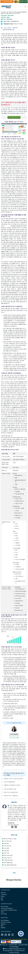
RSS (2, 898)
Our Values (4, 914)
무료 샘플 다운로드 (6, 1)
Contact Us (4, 894)
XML (2, 900)
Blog (2, 926)
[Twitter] (6, 935)
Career (3, 896)
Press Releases (5, 920)
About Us (3, 892)
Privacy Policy (4, 906)
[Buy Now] (21, 1)
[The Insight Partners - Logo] (7, 6)
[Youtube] (13, 935)
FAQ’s (2, 912)
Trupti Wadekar (14, 734)
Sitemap (3, 927)
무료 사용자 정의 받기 (14, 117)
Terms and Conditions (7, 908)
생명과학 (15, 27)
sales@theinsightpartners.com (16, 949)
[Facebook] (2, 935)
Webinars (3, 924)
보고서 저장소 (7, 27)
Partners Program (6, 922)
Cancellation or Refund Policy (9, 910)
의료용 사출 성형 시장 (8, 29)
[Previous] (11, 827)
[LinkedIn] (9, 935)
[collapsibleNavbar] (25, 6)
